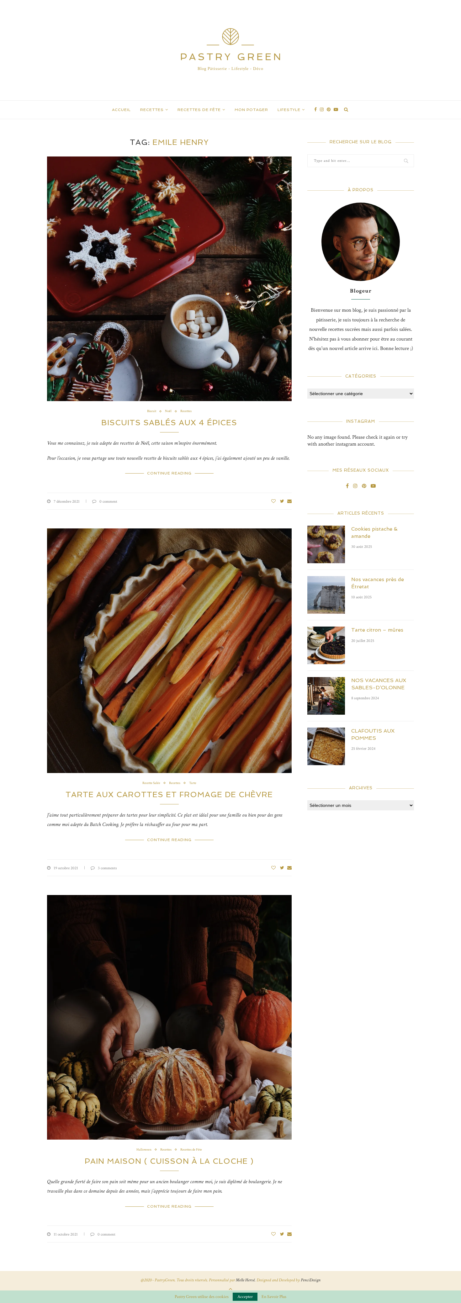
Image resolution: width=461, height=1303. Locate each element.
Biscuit (151, 411)
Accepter (245, 1297)
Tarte (192, 783)
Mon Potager (251, 110)
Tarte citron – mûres (377, 630)
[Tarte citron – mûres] (326, 645)
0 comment (108, 501)
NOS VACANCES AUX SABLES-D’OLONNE (378, 683)
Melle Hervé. (246, 1280)
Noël (168, 411)
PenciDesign (311, 1280)
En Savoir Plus (274, 1297)
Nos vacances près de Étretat (377, 582)
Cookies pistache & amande (374, 532)
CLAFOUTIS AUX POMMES (373, 734)
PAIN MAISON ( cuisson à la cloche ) (169, 1161)
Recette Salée (151, 783)
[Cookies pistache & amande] (326, 544)
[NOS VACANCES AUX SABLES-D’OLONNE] (326, 696)
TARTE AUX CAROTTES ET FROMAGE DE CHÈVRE (169, 794)
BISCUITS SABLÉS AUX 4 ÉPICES (169, 422)
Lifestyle (289, 110)
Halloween (143, 1150)
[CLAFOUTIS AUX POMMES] (326, 746)
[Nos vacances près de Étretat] (326, 595)
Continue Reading (169, 473)
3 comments (107, 868)
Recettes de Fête (199, 110)
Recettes (152, 110)
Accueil (121, 110)
